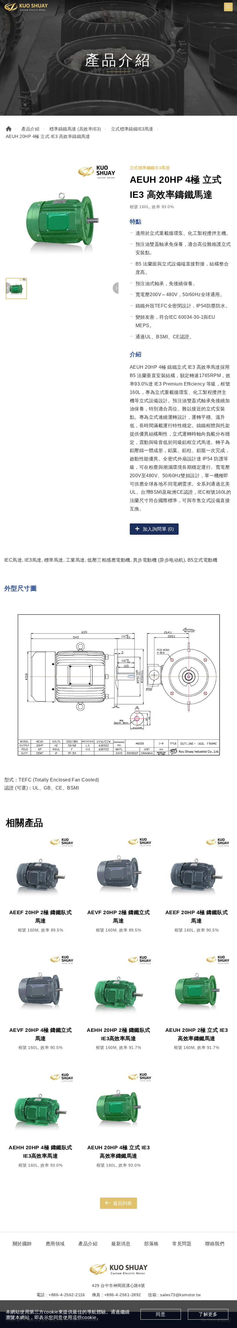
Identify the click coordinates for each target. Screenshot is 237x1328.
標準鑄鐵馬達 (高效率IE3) (75, 128)
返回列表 (122, 1203)
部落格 (151, 1243)
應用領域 (55, 1243)
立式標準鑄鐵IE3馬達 (132, 128)
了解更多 (208, 1314)
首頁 (9, 129)
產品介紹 (30, 128)
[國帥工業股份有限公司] (26, 7)
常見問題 (181, 1243)
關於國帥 (22, 1243)
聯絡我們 (214, 1243)
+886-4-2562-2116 (67, 1294)
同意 (160, 1314)
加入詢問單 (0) (158, 529)
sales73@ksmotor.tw (180, 1294)
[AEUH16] (62, 218)
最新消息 (120, 1243)
